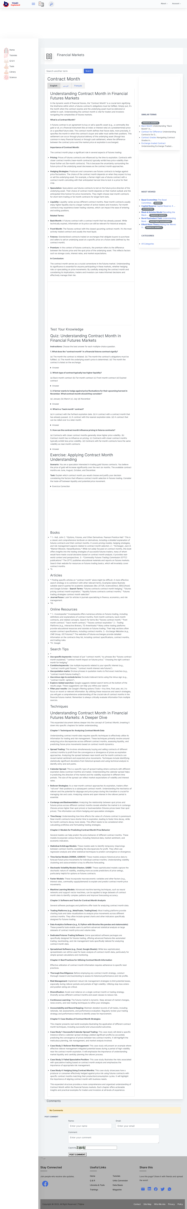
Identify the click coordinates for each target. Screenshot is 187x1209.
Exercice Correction (61, 486)
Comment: (72, 1132)
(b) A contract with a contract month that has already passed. (78, 425)
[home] (12, 4)
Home (12, 50)
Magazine (117, 1189)
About (163, 3)
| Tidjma (80, 1204)
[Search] (51, 4)
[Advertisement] (82, 19)
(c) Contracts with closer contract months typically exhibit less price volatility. (85, 449)
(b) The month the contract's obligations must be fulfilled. (75, 367)
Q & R (92, 1180)
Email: (118, 1121)
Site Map (147, 1204)
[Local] (41, 4)
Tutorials (13, 55)
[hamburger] (33, 4)
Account (175, 3)
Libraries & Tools (97, 1185)
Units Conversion (120, 1180)
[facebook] (45, 1183)
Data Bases (118, 1185)
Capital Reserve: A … (158, 206)
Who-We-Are (159, 1204)
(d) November (56, 404)
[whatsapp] (169, 1189)
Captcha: (72, 1148)
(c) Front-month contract (61, 386)
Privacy (171, 1204)
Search (88, 71)
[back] (182, 1204)
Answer (55, 367)
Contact (137, 1204)
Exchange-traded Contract (153, 143)
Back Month (146, 126)
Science (13, 77)
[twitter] (163, 1189)
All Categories (147, 244)
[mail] (143, 1189)
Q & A (12, 61)
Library (12, 72)
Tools (11, 66)
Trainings (94, 1189)
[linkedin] (149, 1188)
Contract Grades (148, 137)
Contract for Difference (151, 131)
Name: (71, 1121)
